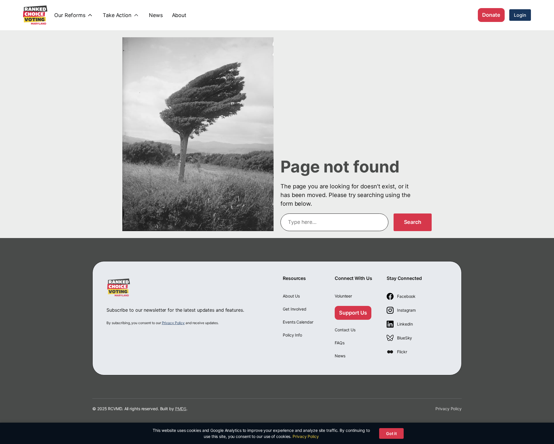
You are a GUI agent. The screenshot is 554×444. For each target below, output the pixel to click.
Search (412, 222)
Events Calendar (298, 321)
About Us (291, 295)
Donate (491, 15)
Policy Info (292, 334)
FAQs (340, 342)
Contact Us (345, 329)
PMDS (181, 408)
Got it (391, 433)
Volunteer (343, 295)
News (340, 355)
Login (520, 15)
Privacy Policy (173, 323)
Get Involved (294, 308)
